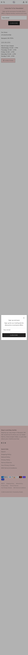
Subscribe (14, 335)
